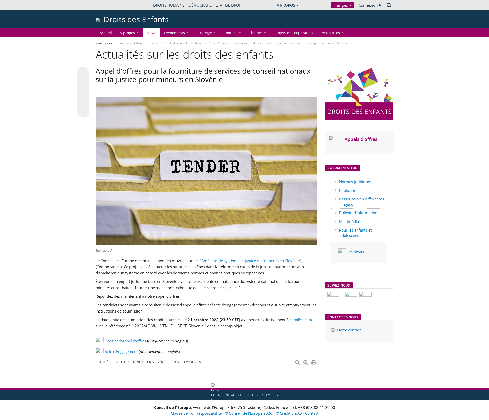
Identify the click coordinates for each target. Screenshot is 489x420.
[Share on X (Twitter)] (83, 83)
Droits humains (168, 5)
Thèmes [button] (256, 32)
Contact (311, 413)
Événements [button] (174, 32)
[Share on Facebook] (83, 92)
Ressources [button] (330, 32)
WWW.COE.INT (108, 5)
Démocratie (200, 5)
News (151, 32)
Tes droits (355, 251)
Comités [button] (230, 32)
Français (341, 5)
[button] (244, 395)
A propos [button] (127, 32)
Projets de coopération (293, 32)
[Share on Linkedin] (83, 102)
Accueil (106, 32)
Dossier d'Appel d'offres (125, 340)
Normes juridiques (355, 181)
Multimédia (349, 221)
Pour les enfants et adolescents (355, 232)
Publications (349, 190)
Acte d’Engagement (122, 351)
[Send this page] (83, 112)
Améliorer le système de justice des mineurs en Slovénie (250, 260)
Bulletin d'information (358, 212)
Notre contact (349, 329)
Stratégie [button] (204, 32)
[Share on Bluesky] (83, 73)
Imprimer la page (314, 361)
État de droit (229, 5)
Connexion (368, 5)
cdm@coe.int (301, 319)
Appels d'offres (361, 139)
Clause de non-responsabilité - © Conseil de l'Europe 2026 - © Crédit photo (237, 413)
